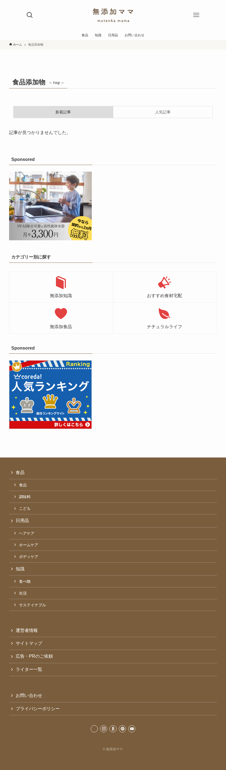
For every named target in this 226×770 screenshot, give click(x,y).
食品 (20, 472)
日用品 (22, 520)
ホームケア (28, 545)
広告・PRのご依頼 (34, 656)
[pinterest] (122, 728)
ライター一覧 (29, 669)
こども (25, 508)
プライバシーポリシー (38, 708)
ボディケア (28, 556)
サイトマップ (29, 643)
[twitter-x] (94, 728)
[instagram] (103, 728)
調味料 (25, 497)
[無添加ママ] (113, 15)
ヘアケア (26, 533)
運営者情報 (27, 630)
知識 (20, 569)
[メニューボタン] (196, 15)
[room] (113, 728)
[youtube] (131, 728)
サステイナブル (32, 605)
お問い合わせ (29, 695)
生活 (23, 593)
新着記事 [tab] (63, 112)
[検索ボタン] (29, 15)
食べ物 (25, 581)
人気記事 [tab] (163, 112)
